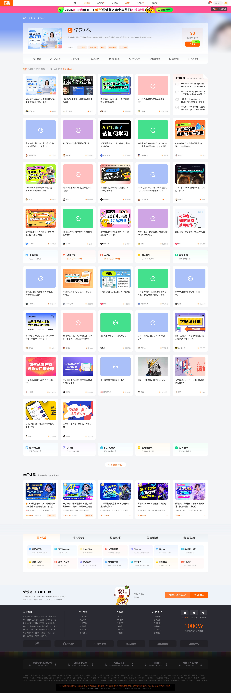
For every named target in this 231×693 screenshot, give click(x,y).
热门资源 (115, 58)
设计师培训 (141, 678)
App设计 (159, 680)
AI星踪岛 (83, 620)
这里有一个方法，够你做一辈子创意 (77, 426)
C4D (112, 675)
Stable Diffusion (51, 675)
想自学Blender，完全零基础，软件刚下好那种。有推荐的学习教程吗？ (77, 339)
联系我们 (157, 620)
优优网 (25, 680)
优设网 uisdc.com (37, 592)
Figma (107, 675)
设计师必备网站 (123, 678)
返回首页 (200, 595)
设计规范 (175, 675)
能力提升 (112, 47)
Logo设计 (173, 678)
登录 (216, 9)
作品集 (160, 675)
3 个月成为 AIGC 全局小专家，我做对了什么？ (190, 189)
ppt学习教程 (149, 678)
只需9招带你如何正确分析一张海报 (115, 291)
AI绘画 (60, 675)
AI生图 (120, 633)
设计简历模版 (133, 680)
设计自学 (196, 678)
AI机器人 (120, 620)
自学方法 (82, 47)
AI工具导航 (190, 680)
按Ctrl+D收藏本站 (178, 595)
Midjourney (42, 675)
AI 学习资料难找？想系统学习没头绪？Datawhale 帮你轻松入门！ (152, 189)
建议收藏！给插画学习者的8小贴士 (190, 231)
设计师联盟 (32, 680)
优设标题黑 (152, 675)
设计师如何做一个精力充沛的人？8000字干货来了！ (114, 189)
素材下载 (194, 675)
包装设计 (123, 675)
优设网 (203, 678)
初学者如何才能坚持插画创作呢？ (77, 143)
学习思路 (123, 47)
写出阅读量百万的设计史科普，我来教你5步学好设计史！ (189, 337)
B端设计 (101, 675)
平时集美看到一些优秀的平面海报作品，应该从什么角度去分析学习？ (152, 294)
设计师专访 (67, 678)
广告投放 (157, 616)
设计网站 (40, 680)
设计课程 (83, 626)
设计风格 (198, 680)
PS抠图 (201, 675)
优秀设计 (57, 680)
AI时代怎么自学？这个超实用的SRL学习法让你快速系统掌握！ (41, 100)
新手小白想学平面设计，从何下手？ (188, 293)
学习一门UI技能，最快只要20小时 (152, 380)
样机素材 (93, 678)
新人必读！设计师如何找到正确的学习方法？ (40, 426)
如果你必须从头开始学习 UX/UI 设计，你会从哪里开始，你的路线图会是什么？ (152, 146)
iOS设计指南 (159, 678)
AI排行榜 (120, 623)
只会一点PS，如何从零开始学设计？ (151, 337)
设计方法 (205, 680)
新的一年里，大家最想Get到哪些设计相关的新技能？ (152, 233)
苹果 (169, 675)
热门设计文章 (67, 675)
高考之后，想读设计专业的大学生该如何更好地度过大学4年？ (40, 145)
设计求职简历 (112, 680)
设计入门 (76, 58)
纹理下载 (33, 678)
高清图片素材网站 (184, 675)
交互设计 (64, 680)
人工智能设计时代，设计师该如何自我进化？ (189, 381)
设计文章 (32, 18)
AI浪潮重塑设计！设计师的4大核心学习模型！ (115, 145)
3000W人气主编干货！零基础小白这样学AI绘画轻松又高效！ (40, 189)
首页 (25, 18)
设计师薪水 (188, 678)
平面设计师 (71, 680)
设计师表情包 (175, 680)
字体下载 (40, 678)
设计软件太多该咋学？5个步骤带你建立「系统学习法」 (115, 100)
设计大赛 (137, 675)
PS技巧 (166, 678)
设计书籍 (113, 678)
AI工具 (120, 616)
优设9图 (175, 58)
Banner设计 (152, 680)
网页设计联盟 (48, 680)
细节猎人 (83, 633)
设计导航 (83, 623)
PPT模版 (25, 678)
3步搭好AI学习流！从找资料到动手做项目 (77, 100)
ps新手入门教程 (94, 680)
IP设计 (82, 675)
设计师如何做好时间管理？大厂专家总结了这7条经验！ (40, 233)
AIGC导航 (135, 58)
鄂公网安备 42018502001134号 (141, 688)
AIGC (103, 47)
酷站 (165, 675)
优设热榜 (156, 58)
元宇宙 (88, 675)
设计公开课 (132, 678)
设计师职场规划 (122, 680)
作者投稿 (157, 623)
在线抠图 (85, 680)
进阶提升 (96, 58)
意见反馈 (157, 629)
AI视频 (120, 629)
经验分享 (93, 47)
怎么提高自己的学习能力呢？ (112, 380)
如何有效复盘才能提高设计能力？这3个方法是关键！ (189, 145)
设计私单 (180, 678)
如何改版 (79, 678)
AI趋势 (38, 58)
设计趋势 (167, 680)
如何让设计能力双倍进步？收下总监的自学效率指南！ (114, 233)
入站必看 (56, 58)
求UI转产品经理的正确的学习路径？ (151, 100)
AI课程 (120, 626)
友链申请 (157, 626)
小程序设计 (58, 678)
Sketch (100, 678)
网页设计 (76, 675)
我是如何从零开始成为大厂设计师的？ (40, 381)
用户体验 (130, 675)
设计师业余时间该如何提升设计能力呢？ (77, 189)
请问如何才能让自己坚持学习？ (113, 336)
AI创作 (183, 680)
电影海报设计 (143, 680)
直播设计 (94, 675)
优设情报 (180, 78)
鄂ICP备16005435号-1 (125, 688)
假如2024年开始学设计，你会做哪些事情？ (77, 233)
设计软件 (86, 678)
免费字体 (194, 58)
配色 (73, 678)
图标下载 (103, 680)
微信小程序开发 (49, 678)
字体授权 (157, 633)
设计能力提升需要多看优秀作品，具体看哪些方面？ (40, 293)
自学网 (79, 680)
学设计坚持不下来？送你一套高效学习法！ (77, 293)
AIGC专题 (83, 616)
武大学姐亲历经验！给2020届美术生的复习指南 (77, 381)
